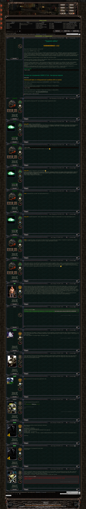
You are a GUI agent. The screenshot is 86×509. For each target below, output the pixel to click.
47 (74, 237)
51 (74, 330)
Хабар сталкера (14, 58)
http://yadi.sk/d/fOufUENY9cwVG (42, 91)
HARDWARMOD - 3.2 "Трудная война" (40, 492)
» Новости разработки (10, 23)
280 (16, 138)
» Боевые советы (39, 25)
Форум (7, 492)
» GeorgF (52, 25)
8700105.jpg (34, 404)
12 (16, 115)
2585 (17, 137)
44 (74, 167)
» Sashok (52, 28)
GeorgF (35, 476)
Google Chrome (56, 506)
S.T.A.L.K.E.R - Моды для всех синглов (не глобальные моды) (17, 492)
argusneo (14, 329)
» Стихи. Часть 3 (39, 28)
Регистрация (83, 0)
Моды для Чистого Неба (31, 492)
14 (16, 393)
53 (74, 376)
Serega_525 (14, 98)
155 (16, 114)
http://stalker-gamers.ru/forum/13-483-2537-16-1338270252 (65, 311)
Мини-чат (11, 0)
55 (16, 346)
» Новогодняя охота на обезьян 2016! (73, 24)
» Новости (8, 24)
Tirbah (14, 121)
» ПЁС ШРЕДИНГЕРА (40, 23)
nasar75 (14, 376)
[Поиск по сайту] (60, 13)
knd (14, 283)
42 (74, 121)
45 (74, 191)
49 (74, 283)
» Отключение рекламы (70, 28)
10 (16, 415)
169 (16, 392)
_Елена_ (33, 309)
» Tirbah (52, 23)
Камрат (14, 422)
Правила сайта (3, 0)
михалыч (14, 399)
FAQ (8, 0)
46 (74, 214)
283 (16, 299)
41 (74, 98)
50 (74, 306)
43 (74, 144)
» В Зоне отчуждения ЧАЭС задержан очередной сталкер (47, 24)
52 (74, 353)
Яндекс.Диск (26, 77)
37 (16, 300)
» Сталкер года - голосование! (71, 25)
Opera (62, 506)
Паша (15, 468)
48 (74, 260)
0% (17, 116)
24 (16, 438)
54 (74, 399)
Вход (79, 0)
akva (14, 37)
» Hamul (52, 24)
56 (74, 445)
